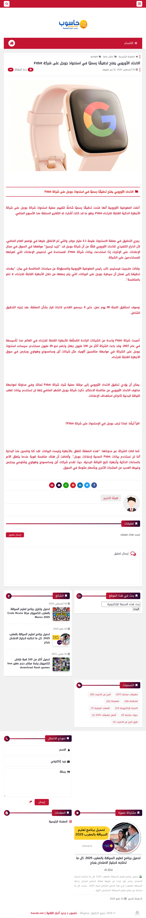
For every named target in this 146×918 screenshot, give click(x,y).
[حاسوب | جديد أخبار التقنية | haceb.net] (73, 24)
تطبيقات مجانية (127, 694)
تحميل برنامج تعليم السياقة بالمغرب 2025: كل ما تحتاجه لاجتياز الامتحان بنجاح (29, 638)
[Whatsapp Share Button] (66, 485)
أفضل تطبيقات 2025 (104, 715)
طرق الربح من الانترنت (125, 722)
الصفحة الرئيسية (127, 57)
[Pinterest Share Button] (80, 485)
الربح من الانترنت (100, 694)
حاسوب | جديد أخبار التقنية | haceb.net (54, 913)
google (94, 57)
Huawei (112, 701)
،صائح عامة (108, 57)
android (131, 701)
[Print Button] (52, 485)
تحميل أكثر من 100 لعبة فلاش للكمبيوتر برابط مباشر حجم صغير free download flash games (28, 663)
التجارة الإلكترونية (126, 708)
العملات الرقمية (100, 708)
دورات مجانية (129, 715)
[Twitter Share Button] (87, 485)
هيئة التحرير (134, 899)
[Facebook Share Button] (94, 485)
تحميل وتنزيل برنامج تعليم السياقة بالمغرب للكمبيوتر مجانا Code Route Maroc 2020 (28, 613)
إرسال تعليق (15, 535)
